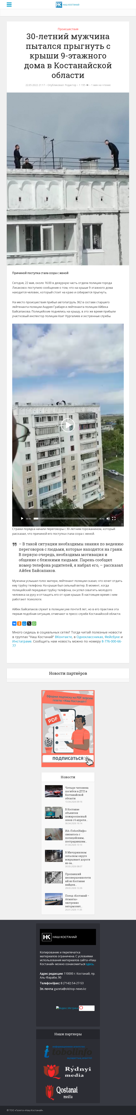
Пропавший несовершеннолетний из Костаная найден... (78, 879)
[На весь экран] (114, 518)
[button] (68, 425)
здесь (90, 964)
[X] (29, 623)
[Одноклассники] (19, 623)
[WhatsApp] (34, 623)
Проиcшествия (68, 29)
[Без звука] (108, 518)
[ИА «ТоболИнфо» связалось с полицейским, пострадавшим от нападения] (55, 834)
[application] (68, 425)
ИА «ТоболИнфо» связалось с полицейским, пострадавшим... (76, 836)
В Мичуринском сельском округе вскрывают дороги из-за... (77, 858)
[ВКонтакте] (14, 623)
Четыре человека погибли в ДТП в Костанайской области (76, 793)
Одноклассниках (89, 637)
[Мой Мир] (24, 623)
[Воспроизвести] (22, 518)
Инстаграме (22, 641)
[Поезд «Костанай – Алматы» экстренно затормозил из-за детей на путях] (55, 899)
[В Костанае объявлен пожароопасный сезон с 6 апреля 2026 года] (55, 813)
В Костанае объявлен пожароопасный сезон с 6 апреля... (76, 815)
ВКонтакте (63, 637)
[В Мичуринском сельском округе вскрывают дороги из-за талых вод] (55, 856)
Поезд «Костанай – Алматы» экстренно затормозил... (77, 901)
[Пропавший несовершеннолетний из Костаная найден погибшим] (55, 877)
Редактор (70, 85)
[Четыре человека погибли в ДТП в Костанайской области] (55, 791)
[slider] (65, 518)
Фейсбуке (112, 637)
